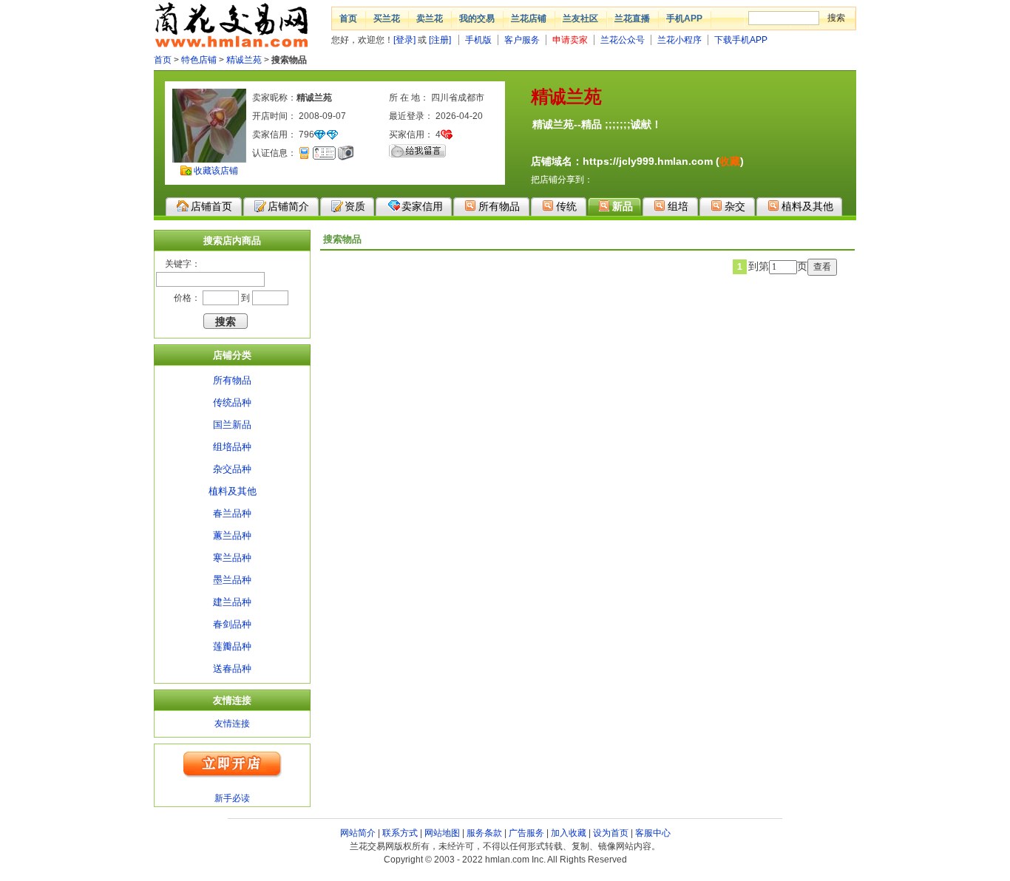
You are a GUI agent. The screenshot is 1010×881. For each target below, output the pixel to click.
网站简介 (358, 833)
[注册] (440, 40)
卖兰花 (429, 18)
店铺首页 (211, 206)
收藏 (729, 161)
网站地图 (442, 833)
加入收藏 (568, 833)
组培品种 (232, 446)
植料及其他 (807, 206)
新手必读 (232, 798)
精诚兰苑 (244, 60)
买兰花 (386, 18)
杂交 (735, 206)
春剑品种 (232, 624)
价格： (187, 298)
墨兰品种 (232, 579)
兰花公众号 (622, 40)
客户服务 (522, 40)
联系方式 (400, 833)
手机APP (684, 18)
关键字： (182, 264)
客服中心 (653, 833)
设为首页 (610, 833)
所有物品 (499, 206)
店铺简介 (288, 206)
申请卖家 (570, 40)
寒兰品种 (232, 557)
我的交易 (477, 18)
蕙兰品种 (232, 535)
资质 (355, 206)
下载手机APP (740, 40)
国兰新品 (232, 424)
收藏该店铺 (216, 171)
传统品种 (232, 402)
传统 (566, 206)
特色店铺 (199, 60)
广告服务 (526, 833)
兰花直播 (632, 18)
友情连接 (232, 723)
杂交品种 (232, 468)
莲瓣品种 (232, 646)
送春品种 (232, 668)
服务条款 (484, 833)
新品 (622, 206)
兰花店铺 (528, 18)
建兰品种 (232, 602)
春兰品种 (232, 513)
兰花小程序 (679, 40)
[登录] (404, 40)
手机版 (478, 40)
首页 (348, 18)
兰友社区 (580, 18)
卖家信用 (422, 206)
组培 (678, 206)
